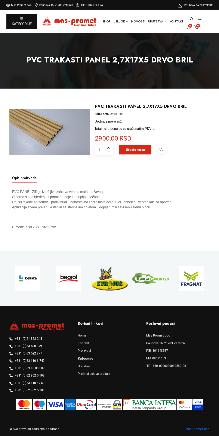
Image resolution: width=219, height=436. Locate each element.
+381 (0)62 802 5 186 (29, 390)
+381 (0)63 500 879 (28, 346)
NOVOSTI (138, 21)
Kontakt (176, 21)
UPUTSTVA (155, 21)
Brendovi (84, 366)
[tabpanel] (109, 209)
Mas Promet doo (158, 335)
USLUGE (119, 21)
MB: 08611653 (156, 358)
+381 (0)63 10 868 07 (29, 368)
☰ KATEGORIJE (22, 21)
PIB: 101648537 (157, 351)
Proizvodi (84, 351)
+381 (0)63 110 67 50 (29, 383)
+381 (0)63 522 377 (28, 353)
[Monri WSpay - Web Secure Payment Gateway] (109, 406)
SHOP (106, 21)
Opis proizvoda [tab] (24, 177)
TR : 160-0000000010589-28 (166, 366)
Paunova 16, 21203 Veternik (165, 343)
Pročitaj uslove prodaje (94, 374)
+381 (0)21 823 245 (92, 5)
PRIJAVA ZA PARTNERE (198, 5)
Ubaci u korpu (135, 149)
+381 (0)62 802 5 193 (29, 375)
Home (82, 335)
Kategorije (85, 358)
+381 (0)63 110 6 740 (29, 361)
